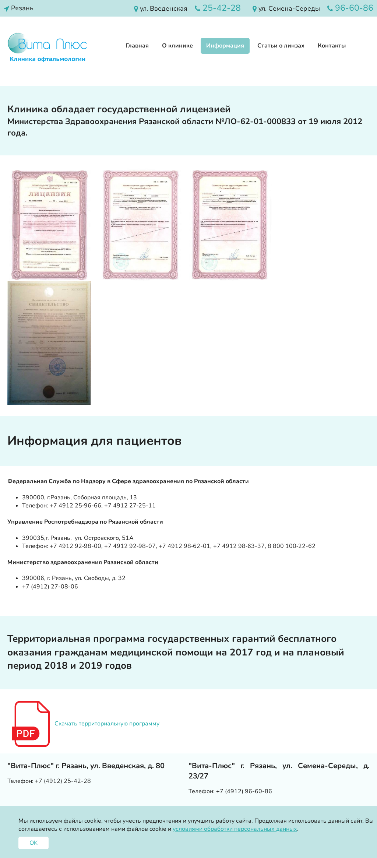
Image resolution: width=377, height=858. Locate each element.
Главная (137, 46)
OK (33, 843)
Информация (225, 46)
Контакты (332, 46)
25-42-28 (220, 8)
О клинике (177, 46)
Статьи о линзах (280, 46)
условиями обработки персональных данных (235, 829)
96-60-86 (353, 8)
